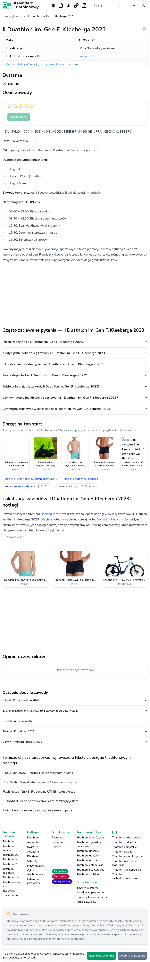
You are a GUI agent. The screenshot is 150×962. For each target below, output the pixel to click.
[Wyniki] (68, 5)
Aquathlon (33, 842)
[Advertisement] (75, 293)
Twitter (56, 847)
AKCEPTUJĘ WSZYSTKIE (101, 955)
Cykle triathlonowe (35, 872)
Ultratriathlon (11, 895)
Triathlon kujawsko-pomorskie (89, 844)
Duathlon (33, 837)
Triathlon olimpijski (8, 871)
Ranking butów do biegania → (83, 479)
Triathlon (8, 841)
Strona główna (12, 16)
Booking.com (49, 514)
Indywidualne (35, 866)
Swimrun (32, 847)
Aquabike (33, 852)
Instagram (58, 842)
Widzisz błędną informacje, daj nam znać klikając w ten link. (42, 64)
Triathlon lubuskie (88, 851)
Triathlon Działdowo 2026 (18, 731)
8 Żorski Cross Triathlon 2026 (21, 700)
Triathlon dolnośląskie (90, 837)
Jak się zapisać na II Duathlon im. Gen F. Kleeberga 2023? (43, 342)
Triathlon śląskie (122, 852)
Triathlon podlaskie (124, 842)
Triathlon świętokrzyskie (127, 856)
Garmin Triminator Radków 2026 (22, 742)
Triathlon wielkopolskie (126, 870)
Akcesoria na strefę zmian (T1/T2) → (28, 486)
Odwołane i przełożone (34, 881)
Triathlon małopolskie (90, 865)
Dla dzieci (33, 856)
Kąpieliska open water (90, 892)
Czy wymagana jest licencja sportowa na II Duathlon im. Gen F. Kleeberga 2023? (60, 398)
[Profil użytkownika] (143, 5)
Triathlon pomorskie (124, 847)
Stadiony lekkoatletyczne (92, 897)
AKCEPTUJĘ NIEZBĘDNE (132, 955)
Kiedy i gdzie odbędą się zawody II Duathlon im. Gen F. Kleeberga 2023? (54, 353)
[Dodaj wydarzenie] (134, 5)
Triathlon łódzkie (87, 860)
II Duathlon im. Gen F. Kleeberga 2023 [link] (51, 16)
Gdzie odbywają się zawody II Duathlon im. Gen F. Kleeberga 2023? (51, 386)
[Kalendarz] (60, 5)
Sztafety (32, 861)
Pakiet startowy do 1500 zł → (76, 486)
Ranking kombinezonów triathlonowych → (31, 479)
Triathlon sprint (12, 877)
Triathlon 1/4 (10, 859)
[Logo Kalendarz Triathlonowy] (21, 5)
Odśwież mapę (15, 537)
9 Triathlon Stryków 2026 (18, 721)
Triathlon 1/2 (10, 855)
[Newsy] (84, 5)
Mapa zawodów (86, 902)
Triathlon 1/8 (10, 864)
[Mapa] (53, 5)
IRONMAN (9, 891)
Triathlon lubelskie (88, 855)
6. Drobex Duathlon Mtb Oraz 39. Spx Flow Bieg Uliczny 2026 (41, 711)
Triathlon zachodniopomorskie (124, 876)
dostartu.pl (86, 56)
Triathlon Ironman (8, 848)
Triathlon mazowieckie (90, 870)
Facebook (58, 837)
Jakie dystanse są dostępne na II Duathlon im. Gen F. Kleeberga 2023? (53, 364)
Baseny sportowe (87, 888)
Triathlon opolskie (88, 874)
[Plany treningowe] (76, 5)
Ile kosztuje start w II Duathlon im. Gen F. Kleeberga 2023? (45, 375)
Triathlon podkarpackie (126, 837)
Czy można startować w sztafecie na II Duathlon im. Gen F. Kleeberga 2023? (57, 409)
